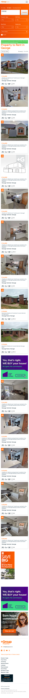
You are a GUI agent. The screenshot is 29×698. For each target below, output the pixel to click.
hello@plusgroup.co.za (8, 646)
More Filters (5, 31)
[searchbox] (7, 13)
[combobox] (10, 12)
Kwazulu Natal (4, 663)
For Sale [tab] (3, 8)
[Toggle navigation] (26, 1)
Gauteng (3, 661)
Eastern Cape (4, 658)
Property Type (4, 17)
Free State (4, 659)
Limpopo (3, 665)
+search (24, 12)
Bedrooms (18, 24)
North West (4, 668)
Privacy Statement (5, 688)
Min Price (18, 17)
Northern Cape (5, 670)
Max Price (3, 24)
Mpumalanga (4, 667)
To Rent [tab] (9, 8)
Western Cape (5, 672)
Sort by (5, 51)
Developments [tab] (17, 8)
